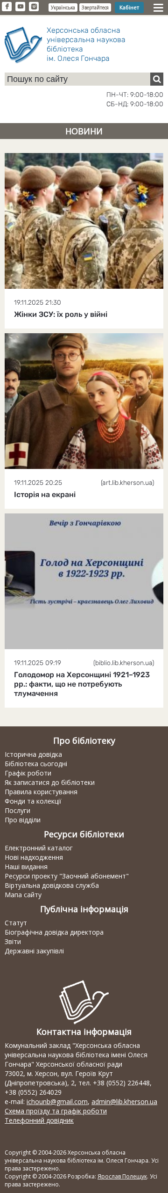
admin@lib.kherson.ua (124, 1101)
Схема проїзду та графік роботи (56, 1110)
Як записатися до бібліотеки (50, 782)
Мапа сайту (23, 894)
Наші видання (26, 866)
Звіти (13, 941)
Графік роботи (28, 772)
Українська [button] (63, 7)
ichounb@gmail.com (57, 1101)
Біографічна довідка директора (54, 932)
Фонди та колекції (33, 801)
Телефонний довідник (39, 1120)
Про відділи (23, 819)
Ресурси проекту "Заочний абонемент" (67, 875)
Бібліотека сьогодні (36, 763)
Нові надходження (34, 857)
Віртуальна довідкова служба (52, 885)
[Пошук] (156, 79)
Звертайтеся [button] (95, 7)
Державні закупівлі (34, 950)
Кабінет (129, 7)
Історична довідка (33, 754)
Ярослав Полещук (122, 1176)
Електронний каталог (39, 847)
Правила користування (41, 791)
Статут (16, 922)
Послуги (17, 810)
